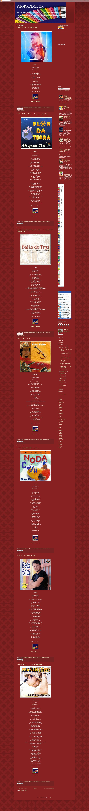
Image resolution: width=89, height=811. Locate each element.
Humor (60, 424)
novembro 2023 (63, 347)
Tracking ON (68, 318)
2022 (60, 387)
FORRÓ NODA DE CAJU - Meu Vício (28, 448)
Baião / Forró (61, 402)
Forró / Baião (61, 418)
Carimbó (60, 410)
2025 (60, 340)
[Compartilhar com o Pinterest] (22, 109)
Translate (67, 90)
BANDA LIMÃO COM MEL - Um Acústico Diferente (67, 139)
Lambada (61, 425)
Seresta (60, 436)
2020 (60, 391)
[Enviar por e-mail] (17, 109)
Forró (23, 110)
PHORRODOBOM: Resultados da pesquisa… (63, 310)
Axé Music (61, 401)
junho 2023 (62, 376)
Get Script (61, 318)
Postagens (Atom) (23, 790)
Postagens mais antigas (49, 788)
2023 (60, 344)
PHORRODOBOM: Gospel (62, 304)
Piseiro (60, 429)
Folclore (60, 415)
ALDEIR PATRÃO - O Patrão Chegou (28, 27)
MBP (60, 427)
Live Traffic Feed (64, 291)
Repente (60, 433)
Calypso (60, 405)
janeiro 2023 (62, 385)
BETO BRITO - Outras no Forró (26, 555)
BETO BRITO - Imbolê (23, 339)
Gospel (60, 422)
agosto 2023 (62, 373)
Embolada (24, 442)
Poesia (60, 430)
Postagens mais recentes (22, 788)
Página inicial (35, 788)
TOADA (60, 441)
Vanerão (60, 444)
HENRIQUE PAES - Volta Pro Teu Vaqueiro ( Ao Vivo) (68, 117)
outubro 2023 (63, 369)
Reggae (60, 432)
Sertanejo (61, 438)
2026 (60, 338)
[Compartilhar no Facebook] (21, 109)
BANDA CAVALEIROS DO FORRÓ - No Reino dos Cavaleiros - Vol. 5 (64, 150)
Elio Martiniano (68, 329)
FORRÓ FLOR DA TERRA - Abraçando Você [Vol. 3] (32, 114)
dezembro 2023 (63, 345)
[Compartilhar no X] (20, 109)
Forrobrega (61, 421)
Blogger (50, 797)
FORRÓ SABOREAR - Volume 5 (67, 107)
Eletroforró (61, 411)
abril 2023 (62, 380)
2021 (60, 389)
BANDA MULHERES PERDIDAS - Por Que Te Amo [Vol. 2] (68, 97)
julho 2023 (62, 375)
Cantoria (60, 408)
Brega (60, 404)
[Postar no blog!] (18, 109)
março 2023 (62, 382)
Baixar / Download (35, 101)
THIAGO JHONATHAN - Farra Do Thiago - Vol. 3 (67, 161)
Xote (60, 447)
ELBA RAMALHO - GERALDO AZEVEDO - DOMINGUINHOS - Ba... (65, 356)
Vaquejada (61, 445)
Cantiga (60, 407)
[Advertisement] (65, 63)
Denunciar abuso (62, 394)
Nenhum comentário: (46, 107)
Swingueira (61, 439)
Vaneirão (60, 442)
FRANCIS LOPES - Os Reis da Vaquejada (29, 664)
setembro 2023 (63, 371)
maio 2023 (62, 378)
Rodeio (60, 435)
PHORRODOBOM (30, 6)
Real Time (64, 318)
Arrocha (60, 399)
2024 (60, 342)
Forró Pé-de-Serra (62, 419)
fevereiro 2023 (63, 383)
